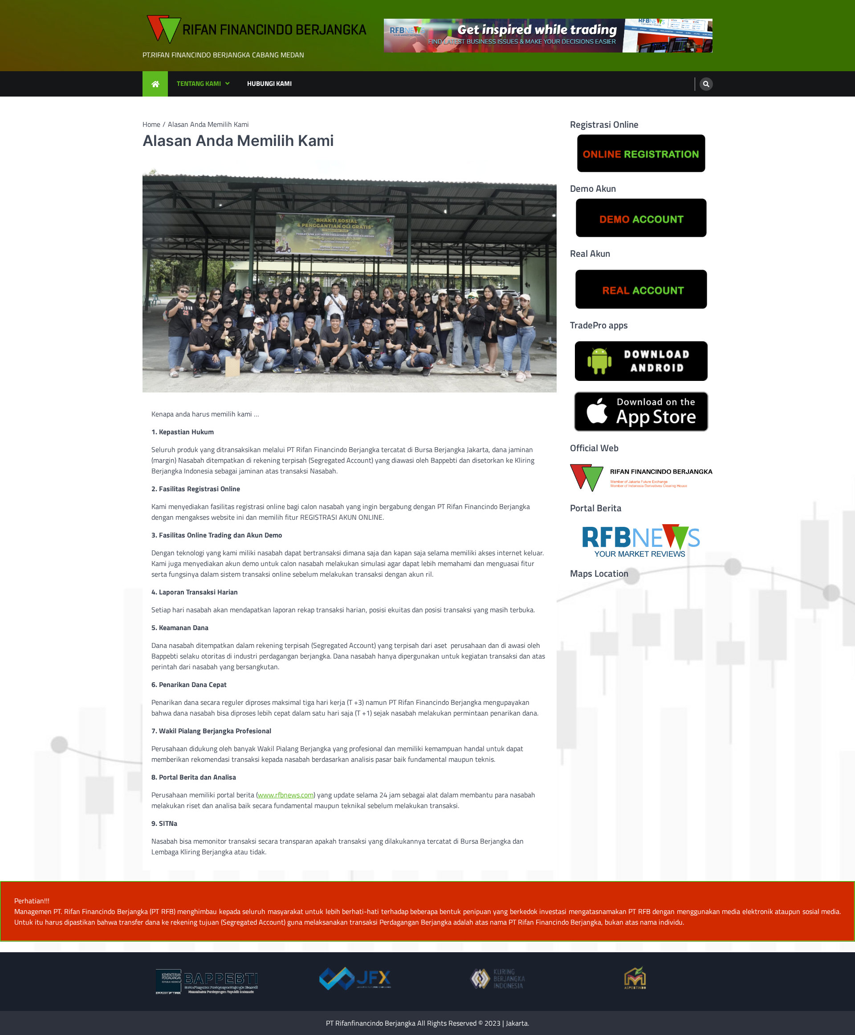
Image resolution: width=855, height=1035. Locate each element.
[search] (706, 84)
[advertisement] (548, 36)
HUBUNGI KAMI (269, 83)
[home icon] (155, 84)
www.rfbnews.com (286, 794)
